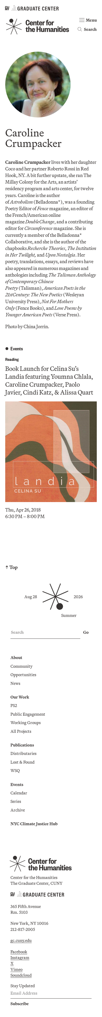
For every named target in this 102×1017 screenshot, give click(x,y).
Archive (17, 810)
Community (21, 666)
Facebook (18, 951)
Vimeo (16, 969)
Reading (12, 359)
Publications (22, 745)
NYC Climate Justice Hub (34, 823)
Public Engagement (27, 714)
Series (15, 801)
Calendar (18, 792)
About (16, 657)
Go (86, 632)
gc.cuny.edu (21, 940)
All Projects (20, 731)
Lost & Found (22, 762)
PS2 (13, 705)
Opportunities (23, 674)
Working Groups (25, 722)
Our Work (19, 697)
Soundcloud (21, 975)
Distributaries (23, 753)
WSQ (15, 770)
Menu (91, 20)
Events (16, 784)
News (15, 683)
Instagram (19, 957)
